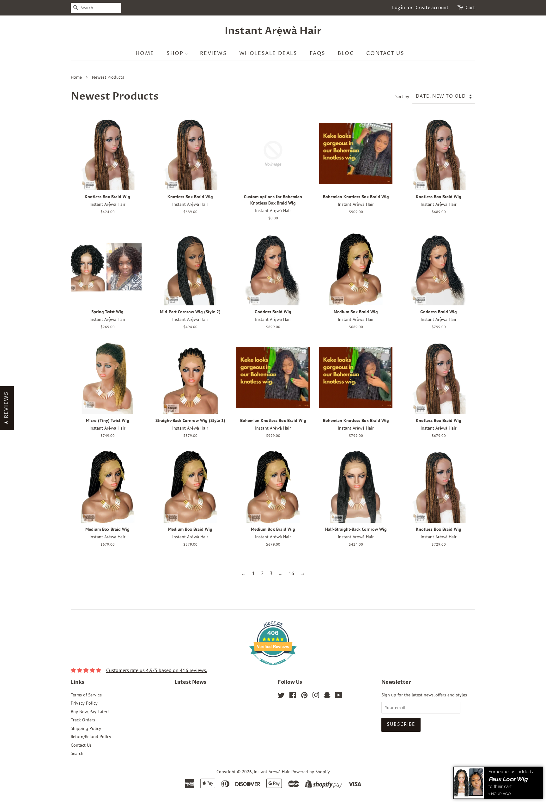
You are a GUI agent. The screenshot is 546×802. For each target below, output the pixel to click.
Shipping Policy (86, 728)
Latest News (190, 682)
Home (76, 77)
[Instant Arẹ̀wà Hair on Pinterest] (304, 696)
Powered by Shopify (310, 771)
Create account (432, 8)
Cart (470, 8)
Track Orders (83, 720)
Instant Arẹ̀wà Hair (273, 31)
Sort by (402, 96)
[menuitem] (148, 53)
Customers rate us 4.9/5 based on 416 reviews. (156, 670)
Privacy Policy (84, 703)
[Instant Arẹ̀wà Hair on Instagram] (315, 696)
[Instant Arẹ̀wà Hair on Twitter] (281, 696)
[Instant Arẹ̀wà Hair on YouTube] (338, 696)
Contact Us (81, 745)
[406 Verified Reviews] (273, 668)
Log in (398, 8)
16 (291, 573)
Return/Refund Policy (91, 736)
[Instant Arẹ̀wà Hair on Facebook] (292, 696)
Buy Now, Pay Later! (90, 711)
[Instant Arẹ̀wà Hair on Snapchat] (327, 696)
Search (77, 753)
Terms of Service (86, 695)
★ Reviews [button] (6, 408)
